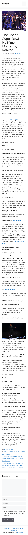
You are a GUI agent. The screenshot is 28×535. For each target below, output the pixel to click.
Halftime (10, 451)
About (21, 528)
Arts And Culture (9, 449)
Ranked (22, 451)
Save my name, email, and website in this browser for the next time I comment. (14, 513)
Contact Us (14, 530)
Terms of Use (15, 528)
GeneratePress (21, 532)
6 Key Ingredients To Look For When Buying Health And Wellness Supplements (12, 459)
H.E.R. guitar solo (9, 289)
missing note (16, 220)
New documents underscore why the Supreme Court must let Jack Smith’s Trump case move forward (13, 465)
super (4, 454)
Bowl (5, 451)
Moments (16, 451)
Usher (8, 454)
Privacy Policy (7, 528)
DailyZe (5, 4)
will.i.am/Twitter (14, 119)
